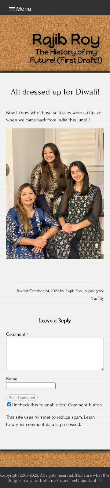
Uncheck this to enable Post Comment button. (57, 405)
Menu (23, 9)
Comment (17, 334)
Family (98, 298)
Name (11, 379)
